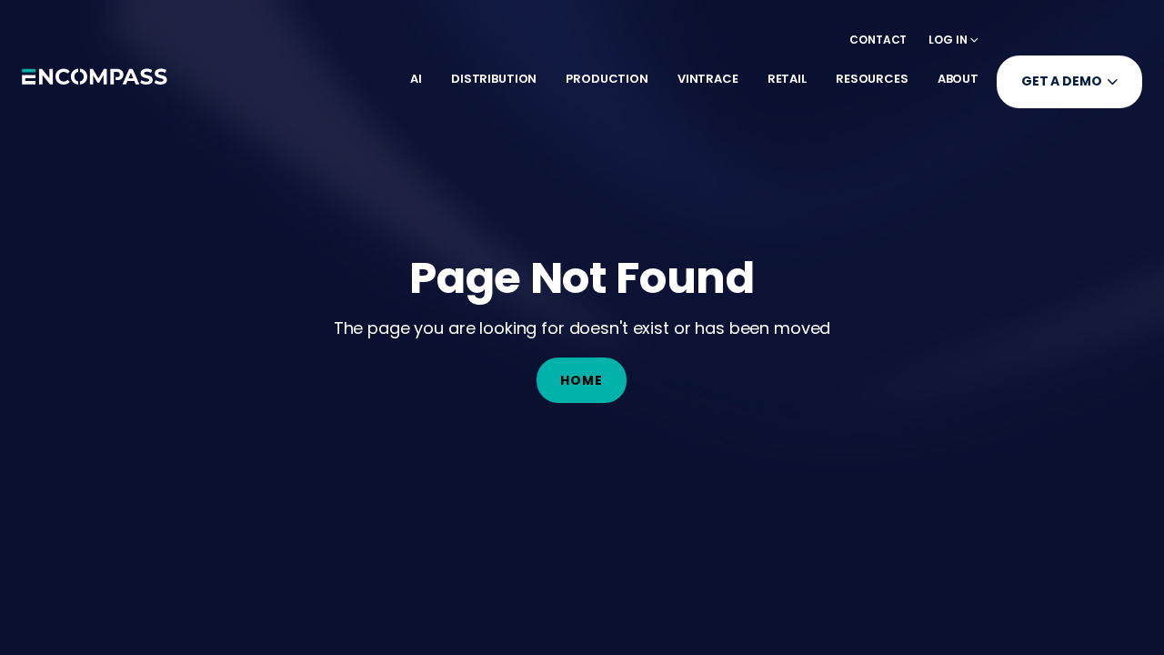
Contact (878, 39)
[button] (953, 39)
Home (581, 380)
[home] (94, 82)
